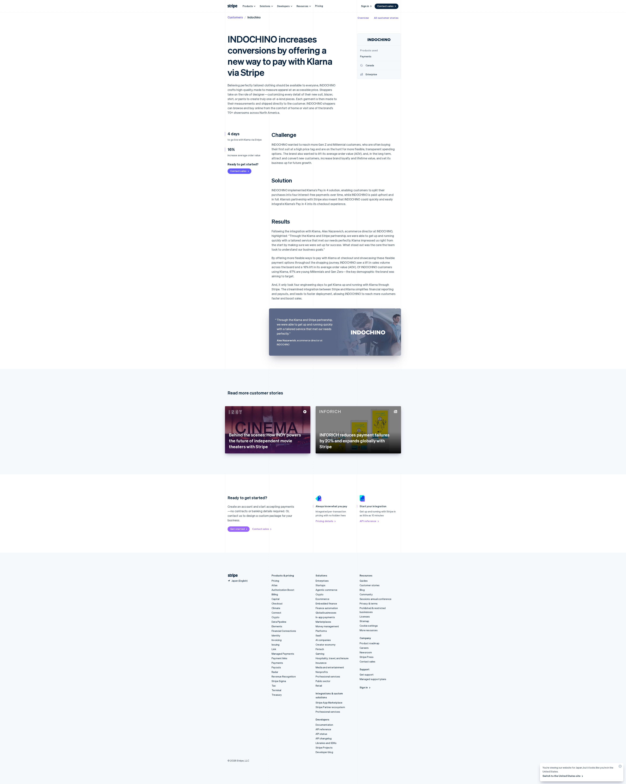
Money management (327, 626)
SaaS (318, 635)
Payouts (276, 667)
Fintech (320, 649)
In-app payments (325, 617)
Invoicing (277, 640)
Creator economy (325, 644)
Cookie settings (369, 625)
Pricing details (324, 521)
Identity (276, 635)
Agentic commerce (326, 589)
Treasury (277, 694)
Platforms (321, 630)
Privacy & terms (369, 603)
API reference (368, 521)
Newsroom (366, 652)
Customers (235, 17)
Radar (275, 672)
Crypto (275, 617)
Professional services (328, 676)
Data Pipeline (279, 621)
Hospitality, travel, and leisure (332, 658)
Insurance (321, 662)
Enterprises (322, 580)
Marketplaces (323, 621)
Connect (276, 612)
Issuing (275, 644)
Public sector (323, 681)
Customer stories (370, 585)
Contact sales (385, 6)
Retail (319, 685)
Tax (274, 685)
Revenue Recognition (284, 676)
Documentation (324, 724)
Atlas (274, 585)
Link (274, 649)
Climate (276, 608)
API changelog (324, 738)
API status (321, 733)
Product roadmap (369, 643)
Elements (277, 626)
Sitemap (364, 621)
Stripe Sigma (279, 681)
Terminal (276, 690)
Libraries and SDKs (326, 743)
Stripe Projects (324, 747)
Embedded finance (326, 603)
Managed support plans (373, 679)
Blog (362, 589)
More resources (369, 630)
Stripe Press (366, 657)
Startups (321, 585)
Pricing (319, 5)
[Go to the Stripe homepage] (231, 575)
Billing (275, 594)
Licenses (365, 616)
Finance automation (327, 608)
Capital (275, 599)
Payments (277, 662)
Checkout (277, 603)
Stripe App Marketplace (329, 702)
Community (366, 594)
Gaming (320, 653)
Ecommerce (322, 599)
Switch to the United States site (562, 775)
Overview (363, 17)
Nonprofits (322, 672)
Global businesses (326, 612)
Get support (366, 674)
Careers (364, 647)
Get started (237, 528)
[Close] (619, 767)
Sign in (365, 6)
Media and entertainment (330, 667)
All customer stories (386, 17)
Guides (364, 580)
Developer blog (324, 752)
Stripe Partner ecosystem (330, 707)
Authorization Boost (283, 589)
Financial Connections (284, 630)
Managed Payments (283, 653)
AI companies (323, 640)
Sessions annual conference (375, 599)
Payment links (279, 658)
